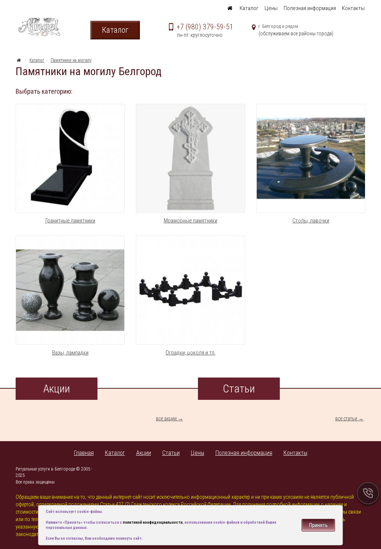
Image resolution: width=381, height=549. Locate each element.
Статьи (171, 452)
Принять (318, 525)
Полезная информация (310, 8)
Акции (143, 452)
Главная (84, 452)
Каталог (249, 8)
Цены (271, 8)
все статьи (346, 418)
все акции (166, 418)
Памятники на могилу (71, 60)
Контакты (353, 8)
